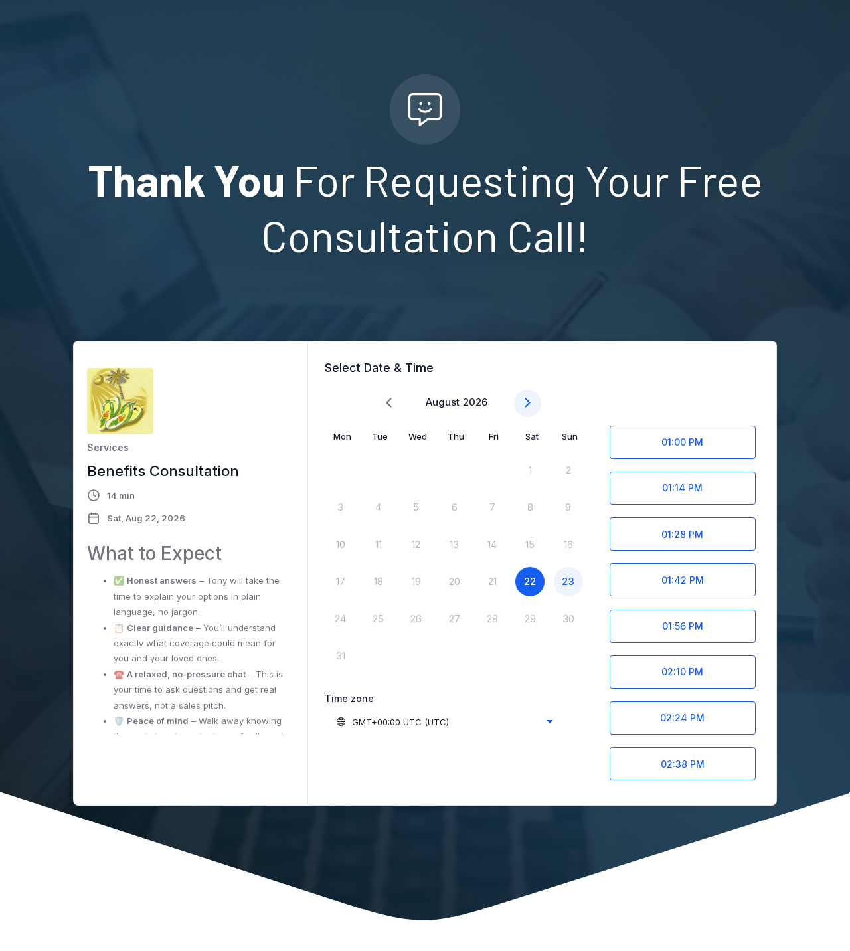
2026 (475, 402)
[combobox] (444, 722)
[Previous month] (388, 403)
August (443, 402)
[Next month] (527, 403)
